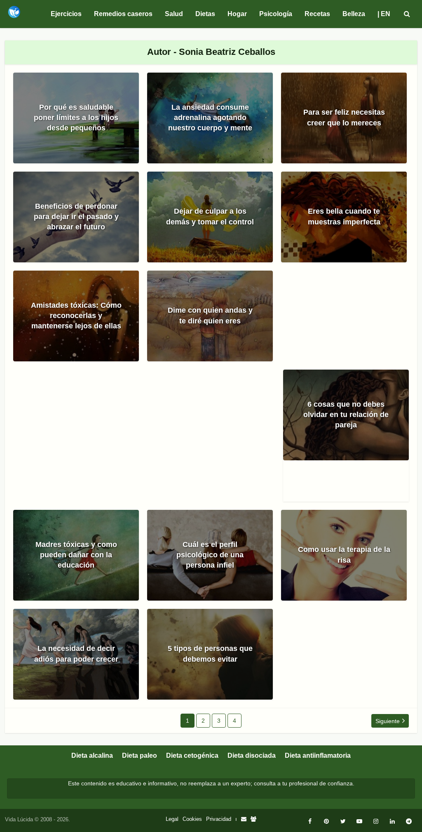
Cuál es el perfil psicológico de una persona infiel (210, 554)
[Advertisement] (148, 439)
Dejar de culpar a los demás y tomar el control (210, 216)
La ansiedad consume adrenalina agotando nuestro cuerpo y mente (210, 117)
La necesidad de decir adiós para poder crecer (76, 653)
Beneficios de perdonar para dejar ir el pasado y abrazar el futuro (76, 216)
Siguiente (387, 721)
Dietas (205, 13)
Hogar (237, 13)
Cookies (192, 819)
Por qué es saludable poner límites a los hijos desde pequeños (76, 117)
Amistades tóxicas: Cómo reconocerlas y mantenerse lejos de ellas (76, 315)
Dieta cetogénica (192, 755)
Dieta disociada (251, 755)
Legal (172, 819)
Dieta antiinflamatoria (318, 755)
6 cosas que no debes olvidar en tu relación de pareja (346, 414)
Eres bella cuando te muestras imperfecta (344, 216)
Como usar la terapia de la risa (344, 554)
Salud (174, 13)
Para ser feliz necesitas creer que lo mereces (344, 117)
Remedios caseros (123, 13)
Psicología (275, 13)
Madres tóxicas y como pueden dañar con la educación (76, 554)
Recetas (317, 13)
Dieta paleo (139, 755)
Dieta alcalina (92, 755)
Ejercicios (66, 13)
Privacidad (218, 819)
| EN (383, 13)
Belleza (353, 13)
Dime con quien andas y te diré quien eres (210, 315)
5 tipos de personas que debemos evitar (210, 653)
